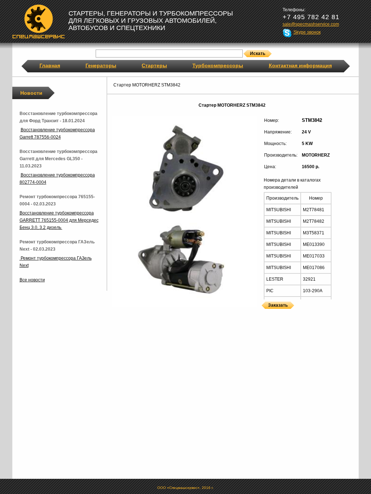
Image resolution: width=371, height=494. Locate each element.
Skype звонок (307, 32)
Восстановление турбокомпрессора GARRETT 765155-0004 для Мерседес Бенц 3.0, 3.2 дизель (59, 220)
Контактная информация (300, 65)
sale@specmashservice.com (311, 24)
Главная (49, 65)
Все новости (32, 279)
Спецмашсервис (38, 21)
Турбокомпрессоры (217, 65)
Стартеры (154, 65)
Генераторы (101, 65)
